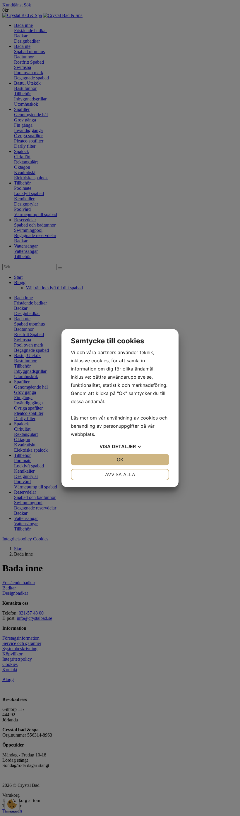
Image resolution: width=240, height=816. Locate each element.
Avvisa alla (120, 474)
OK (120, 459)
